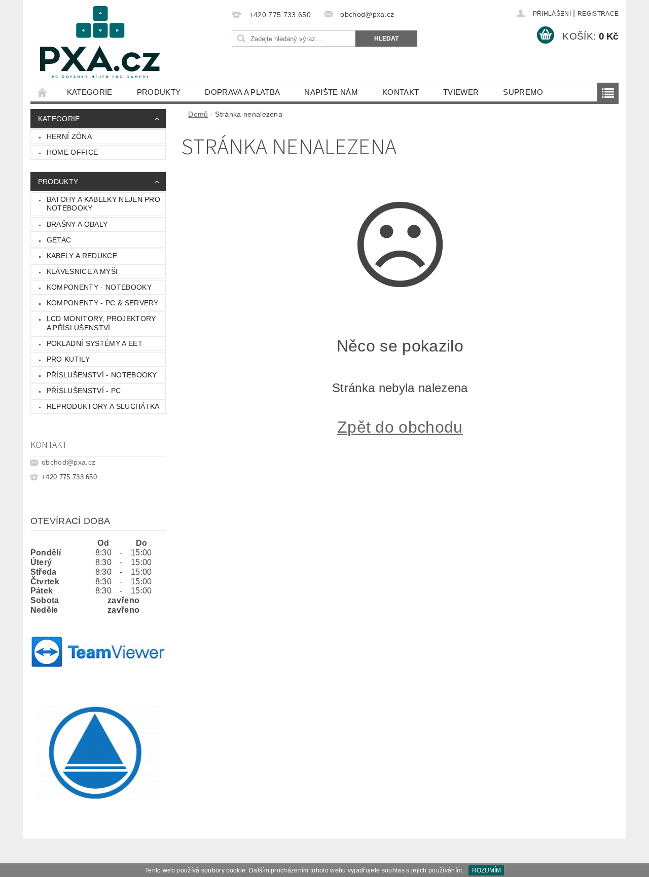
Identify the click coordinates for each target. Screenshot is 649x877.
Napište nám (331, 92)
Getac (59, 240)
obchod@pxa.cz (68, 462)
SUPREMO (523, 92)
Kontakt (400, 92)
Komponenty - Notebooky (99, 287)
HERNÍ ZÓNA (69, 136)
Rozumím (486, 870)
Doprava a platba (242, 92)
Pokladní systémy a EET (94, 343)
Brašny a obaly (77, 224)
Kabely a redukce (82, 256)
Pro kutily (68, 359)
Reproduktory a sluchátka (103, 406)
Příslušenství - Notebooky (102, 375)
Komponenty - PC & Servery (103, 303)
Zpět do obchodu (400, 427)
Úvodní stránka (42, 92)
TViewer (461, 92)
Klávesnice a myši (82, 271)
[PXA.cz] (100, 46)
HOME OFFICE (72, 152)
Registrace (598, 13)
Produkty (159, 92)
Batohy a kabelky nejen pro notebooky (103, 204)
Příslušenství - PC (84, 391)
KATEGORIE (90, 92)
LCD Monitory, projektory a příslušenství (101, 323)
